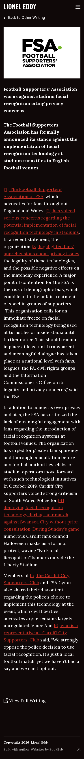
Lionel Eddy (20, 6)
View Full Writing (26, 700)
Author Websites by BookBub (41, 749)
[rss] (78, 751)
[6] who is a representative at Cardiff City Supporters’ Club (41, 633)
